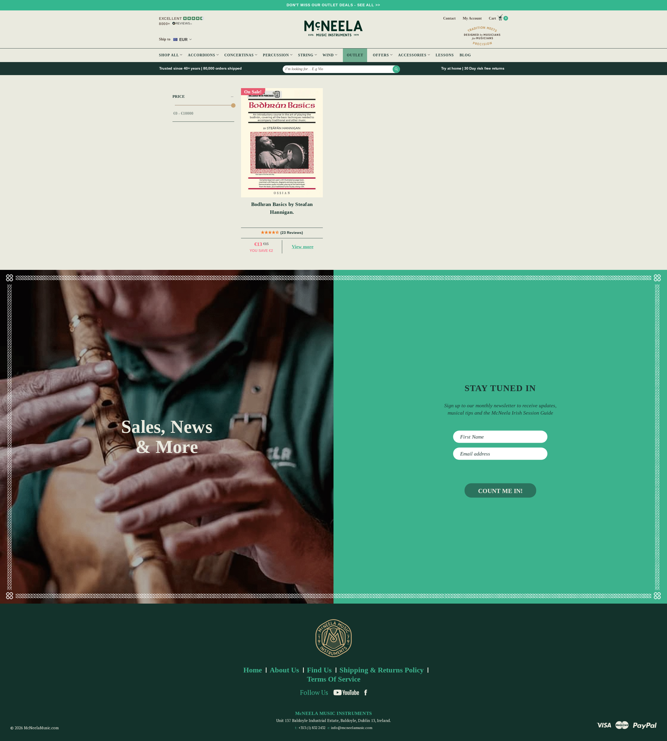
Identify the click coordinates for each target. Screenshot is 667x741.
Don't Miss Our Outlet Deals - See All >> (333, 5)
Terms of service (333, 679)
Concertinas (239, 55)
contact (449, 18)
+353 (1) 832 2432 (311, 727)
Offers (381, 55)
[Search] (396, 69)
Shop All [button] (169, 55)
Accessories (413, 55)
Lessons (445, 55)
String (306, 55)
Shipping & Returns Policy (381, 670)
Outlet (355, 55)
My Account (472, 18)
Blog (465, 55)
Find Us (319, 670)
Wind (329, 55)
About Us (284, 670)
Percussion (276, 55)
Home (252, 670)
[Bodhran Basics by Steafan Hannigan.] (282, 142)
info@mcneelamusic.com (351, 727)
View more (302, 246)
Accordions (202, 55)
